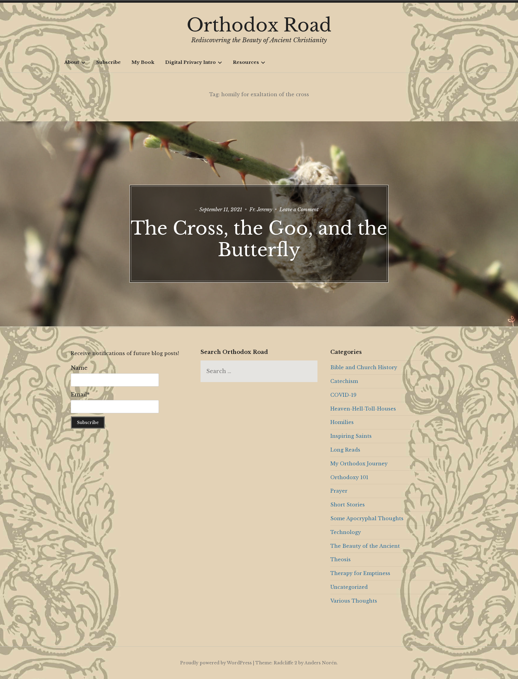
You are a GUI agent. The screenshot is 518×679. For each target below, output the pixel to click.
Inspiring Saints (351, 436)
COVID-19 (343, 395)
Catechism (344, 381)
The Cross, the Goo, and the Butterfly (259, 239)
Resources (246, 62)
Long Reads (345, 450)
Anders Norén (321, 663)
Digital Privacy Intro (190, 62)
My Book (143, 62)
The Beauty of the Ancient (365, 546)
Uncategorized (349, 587)
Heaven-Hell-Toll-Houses (363, 409)
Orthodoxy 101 (349, 477)
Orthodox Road (259, 25)
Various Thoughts (353, 601)
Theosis (340, 559)
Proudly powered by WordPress (216, 663)
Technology (345, 532)
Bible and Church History (363, 367)
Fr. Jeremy (260, 209)
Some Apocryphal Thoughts (366, 518)
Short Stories (347, 505)
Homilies (342, 422)
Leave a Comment (299, 209)
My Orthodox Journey (359, 464)
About (71, 62)
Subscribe (108, 62)
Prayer (338, 491)
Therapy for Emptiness (360, 573)
